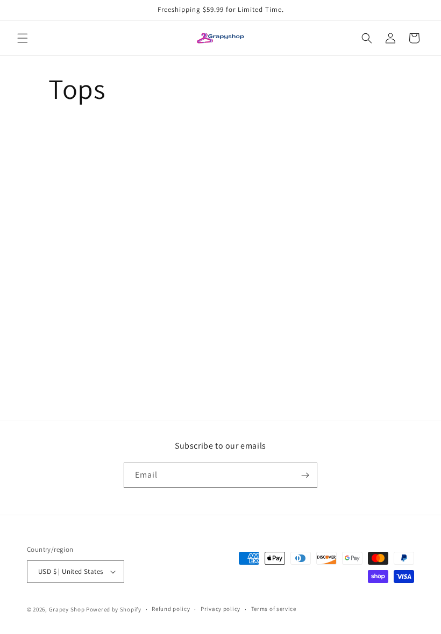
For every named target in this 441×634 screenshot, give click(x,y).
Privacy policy (220, 609)
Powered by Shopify (113, 609)
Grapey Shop (67, 609)
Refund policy (171, 609)
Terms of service (273, 609)
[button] (22, 38)
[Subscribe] (305, 475)
